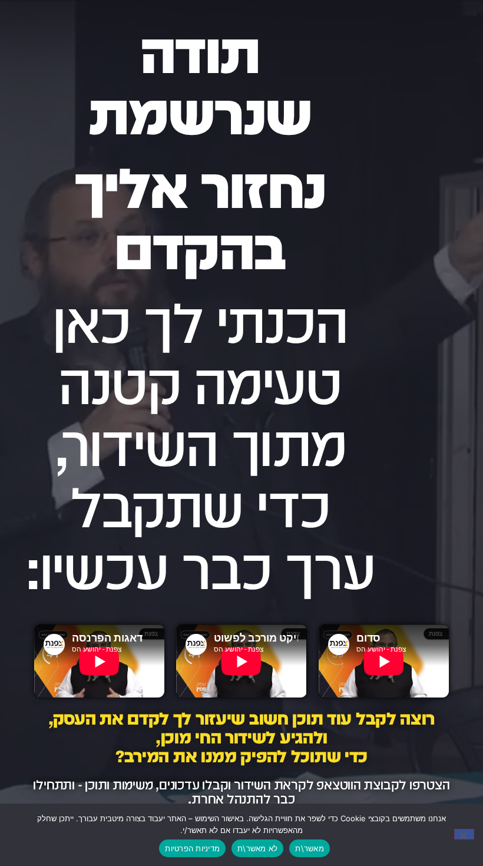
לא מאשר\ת (257, 848)
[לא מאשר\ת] (464, 834)
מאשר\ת (309, 848)
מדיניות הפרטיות (192, 848)
